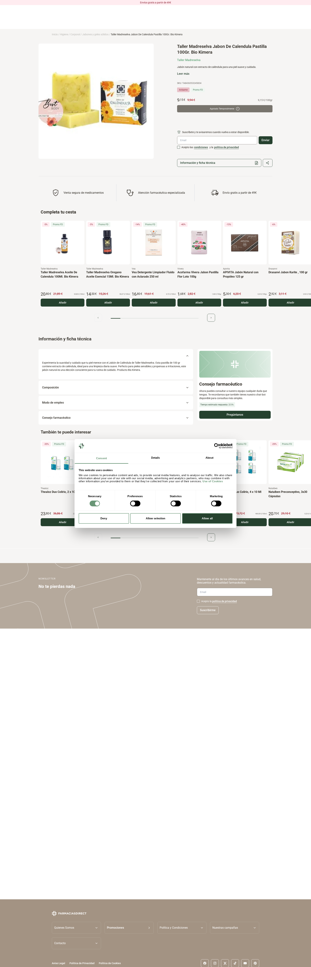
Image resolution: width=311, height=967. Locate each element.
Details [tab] (155, 457)
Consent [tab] (101, 458)
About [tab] (209, 457)
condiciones (201, 147)
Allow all (207, 518)
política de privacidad (226, 147)
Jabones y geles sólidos (95, 34)
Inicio (55, 34)
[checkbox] (178, 147)
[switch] (135, 503)
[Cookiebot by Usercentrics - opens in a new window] (217, 446)
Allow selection (155, 518)
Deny (103, 518)
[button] (129, 928)
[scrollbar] (155, 318)
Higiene (64, 34)
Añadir (62, 302)
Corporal (75, 34)
